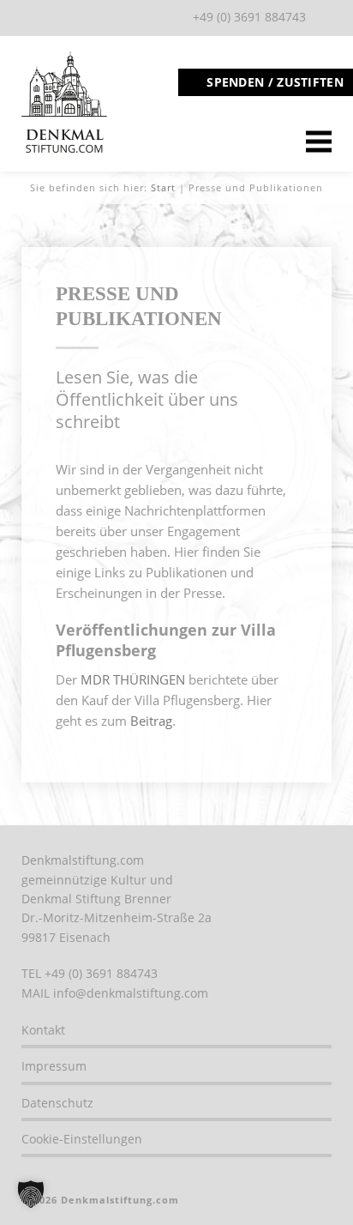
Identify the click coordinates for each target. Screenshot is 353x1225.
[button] (31, 1194)
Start (163, 187)
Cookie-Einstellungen (81, 1139)
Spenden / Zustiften (275, 82)
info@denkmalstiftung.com (130, 993)
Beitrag (151, 720)
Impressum (54, 1066)
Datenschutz (57, 1103)
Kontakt (43, 1030)
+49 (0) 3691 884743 (249, 17)
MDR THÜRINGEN (133, 679)
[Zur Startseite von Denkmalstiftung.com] (64, 148)
